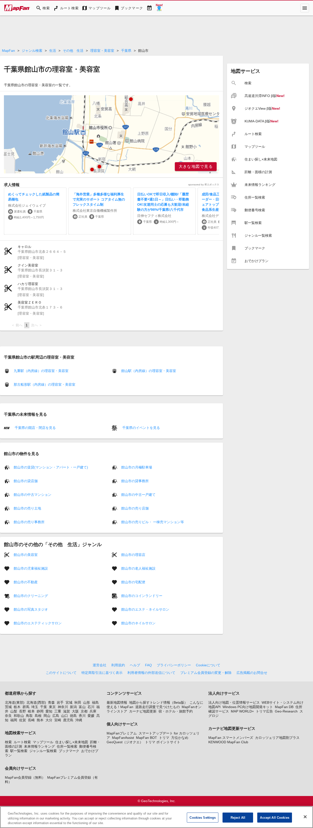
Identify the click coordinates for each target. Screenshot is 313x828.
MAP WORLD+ (242, 711)
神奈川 (63, 707)
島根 (38, 716)
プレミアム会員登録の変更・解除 (206, 673)
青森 (51, 702)
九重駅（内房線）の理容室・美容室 (41, 371)
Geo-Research (286, 711)
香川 (82, 716)
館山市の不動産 (26, 582)
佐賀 (22, 720)
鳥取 (29, 716)
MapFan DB (284, 707)
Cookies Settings (203, 817)
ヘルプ (135, 665)
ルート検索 (22, 742)
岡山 (47, 716)
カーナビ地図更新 (142, 711)
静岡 (40, 711)
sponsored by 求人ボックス (203, 184)
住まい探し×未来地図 (71, 742)
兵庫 (92, 711)
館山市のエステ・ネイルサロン (145, 609)
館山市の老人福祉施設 (138, 568)
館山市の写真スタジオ (31, 609)
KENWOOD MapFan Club (228, 742)
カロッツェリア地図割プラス (277, 738)
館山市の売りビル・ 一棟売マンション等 (152, 522)
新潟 (73, 707)
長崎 (31, 720)
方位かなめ (179, 738)
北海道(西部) (36, 702)
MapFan (8, 51)
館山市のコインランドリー (141, 595)
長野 (22, 711)
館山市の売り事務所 (29, 522)
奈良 (8, 716)
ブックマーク (69, 751)
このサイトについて (61, 673)
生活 (52, 51)
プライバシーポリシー (174, 665)
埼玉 (34, 707)
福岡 (13, 720)
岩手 (60, 702)
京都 (84, 711)
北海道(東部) (14, 702)
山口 (64, 716)
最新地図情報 (117, 702)
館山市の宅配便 (133, 582)
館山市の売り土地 (27, 508)
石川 (91, 707)
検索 (8, 742)
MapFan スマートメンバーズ (230, 738)
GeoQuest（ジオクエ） (125, 742)
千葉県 (126, 51)
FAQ (148, 665)
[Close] (305, 816)
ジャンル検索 (32, 51)
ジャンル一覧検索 (43, 751)
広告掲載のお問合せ (251, 673)
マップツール (43, 742)
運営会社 (99, 665)
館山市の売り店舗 (135, 508)
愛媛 (91, 716)
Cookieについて (208, 665)
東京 (52, 707)
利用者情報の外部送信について (151, 673)
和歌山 (19, 716)
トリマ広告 (264, 711)
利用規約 (118, 665)
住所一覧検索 (67, 746)
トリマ (164, 738)
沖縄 (78, 720)
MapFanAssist (123, 738)
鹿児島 (68, 720)
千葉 (43, 707)
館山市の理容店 (133, 554)
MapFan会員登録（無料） (25, 777)
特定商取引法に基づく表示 (102, 673)
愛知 (48, 711)
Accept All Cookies (274, 817)
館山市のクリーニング (31, 595)
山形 (86, 702)
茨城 (8, 707)
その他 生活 (73, 51)
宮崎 (57, 720)
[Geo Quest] (159, 8)
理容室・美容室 (102, 51)
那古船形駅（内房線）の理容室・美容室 (44, 384)
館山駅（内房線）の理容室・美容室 (148, 371)
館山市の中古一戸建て (138, 494)
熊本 (40, 720)
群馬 (25, 707)
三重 (57, 711)
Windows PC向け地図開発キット (248, 707)
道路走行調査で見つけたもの (157, 707)
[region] (111, 134)
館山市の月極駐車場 (136, 467)
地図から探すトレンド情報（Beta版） (158, 702)
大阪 (75, 711)
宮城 (69, 702)
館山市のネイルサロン (138, 623)
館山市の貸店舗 (26, 481)
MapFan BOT (146, 738)
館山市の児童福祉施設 (31, 568)
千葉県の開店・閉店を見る (35, 428)
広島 (55, 716)
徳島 (73, 716)
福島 (95, 702)
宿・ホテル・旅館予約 (175, 711)
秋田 (77, 702)
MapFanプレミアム (122, 733)
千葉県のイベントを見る (140, 428)
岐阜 (31, 711)
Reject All (238, 817)
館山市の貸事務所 (135, 481)
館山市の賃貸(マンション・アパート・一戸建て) (51, 467)
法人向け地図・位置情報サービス (234, 702)
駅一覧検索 (18, 751)
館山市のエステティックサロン (38, 623)
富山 (82, 707)
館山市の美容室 (26, 554)
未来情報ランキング (39, 746)
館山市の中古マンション (32, 494)
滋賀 (66, 711)
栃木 (17, 707)
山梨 (13, 711)
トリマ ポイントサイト (162, 742)
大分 (48, 720)
